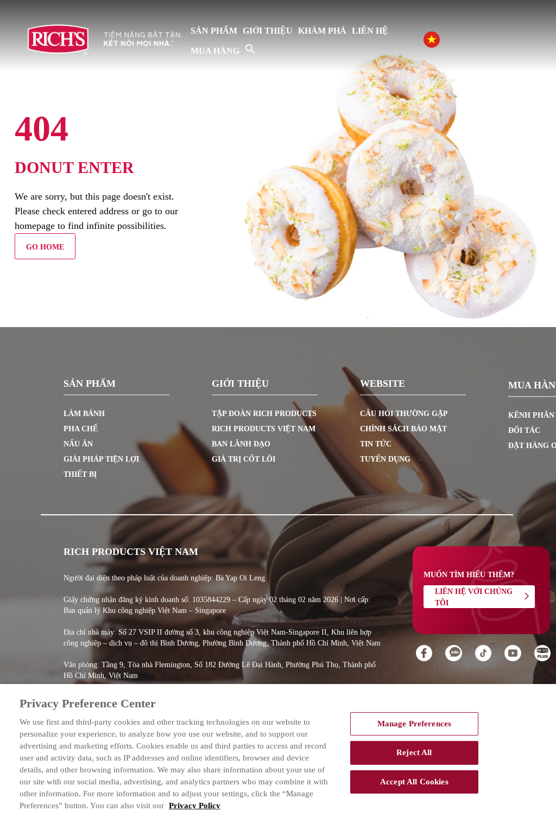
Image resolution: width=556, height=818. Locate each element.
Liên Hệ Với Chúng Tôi (474, 596)
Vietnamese (442, 38)
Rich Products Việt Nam (263, 429)
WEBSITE (382, 384)
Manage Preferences (414, 723)
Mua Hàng (215, 50)
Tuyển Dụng (385, 459)
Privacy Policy (194, 805)
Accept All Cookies (414, 781)
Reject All (414, 752)
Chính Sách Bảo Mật (403, 429)
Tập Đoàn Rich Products (264, 414)
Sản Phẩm (214, 30)
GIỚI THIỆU (268, 30)
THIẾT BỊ (80, 474)
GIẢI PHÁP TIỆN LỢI (101, 459)
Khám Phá (322, 30)
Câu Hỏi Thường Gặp (404, 414)
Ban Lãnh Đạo (241, 444)
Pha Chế (81, 429)
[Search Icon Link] (250, 48)
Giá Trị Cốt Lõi (243, 459)
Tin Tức (375, 444)
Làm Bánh (84, 414)
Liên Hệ (370, 30)
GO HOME (45, 247)
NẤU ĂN (78, 444)
